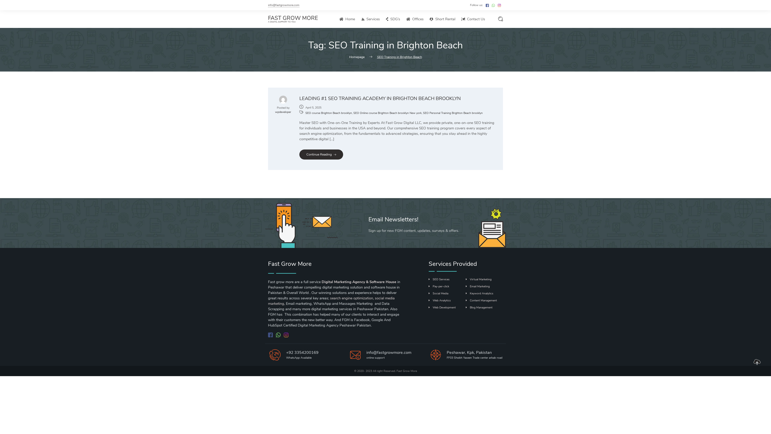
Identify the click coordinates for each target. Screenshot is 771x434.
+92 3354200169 (302, 352)
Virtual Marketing (481, 279)
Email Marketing (480, 286)
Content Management (483, 300)
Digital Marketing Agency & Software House (359, 281)
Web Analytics (442, 300)
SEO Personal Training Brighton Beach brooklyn (453, 113)
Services (373, 19)
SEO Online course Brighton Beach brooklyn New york (387, 113)
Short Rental (445, 19)
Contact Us (476, 19)
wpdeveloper (283, 112)
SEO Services (441, 279)
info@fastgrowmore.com (283, 5)
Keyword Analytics (481, 293)
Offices (418, 19)
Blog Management (481, 307)
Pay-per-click (441, 286)
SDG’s (395, 19)
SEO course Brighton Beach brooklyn (328, 113)
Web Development (444, 307)
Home (350, 19)
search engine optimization (351, 298)
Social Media (440, 293)
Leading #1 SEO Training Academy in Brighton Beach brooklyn (380, 98)
